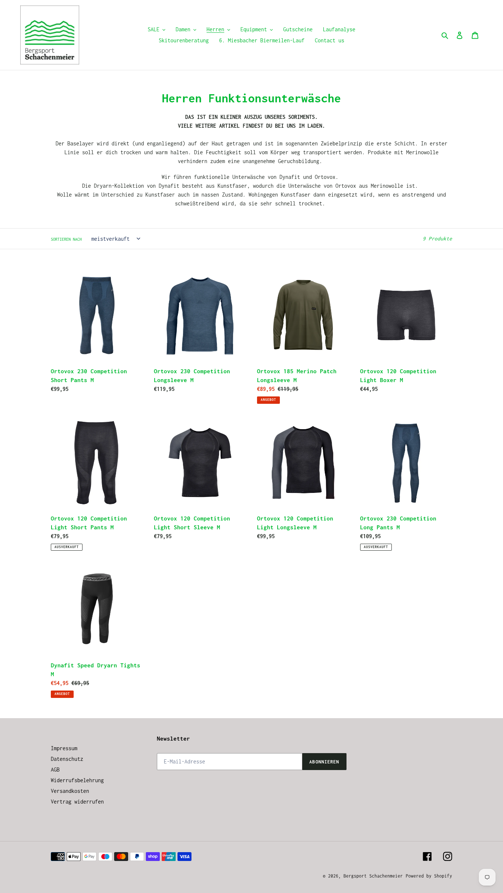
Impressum (64, 748)
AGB (55, 769)
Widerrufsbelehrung (77, 780)
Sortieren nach (66, 239)
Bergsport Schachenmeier (373, 875)
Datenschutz (67, 759)
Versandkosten (70, 791)
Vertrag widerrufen (77, 801)
